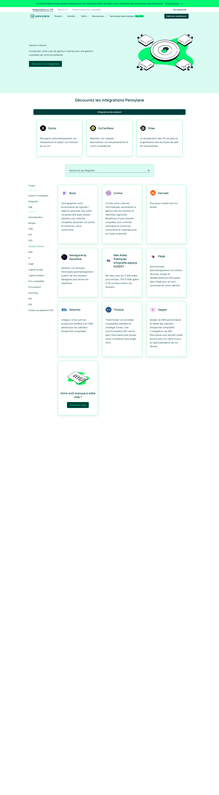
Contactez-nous (78, 405)
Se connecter (180, 9)
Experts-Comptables (38, 195)
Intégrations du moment (109, 112)
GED (30, 240)
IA (29, 258)
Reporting (33, 292)
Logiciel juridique (36, 275)
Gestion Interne (36, 246)
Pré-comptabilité (36, 281)
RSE (30, 304)
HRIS (30, 252)
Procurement (34, 287)
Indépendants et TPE (42, 9)
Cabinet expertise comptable (86, 9)
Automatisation (35, 217)
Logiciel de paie (35, 269)
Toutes (31, 185)
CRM (30, 228)
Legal (30, 263)
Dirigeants (33, 201)
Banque (31, 223)
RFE (30, 298)
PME (30, 207)
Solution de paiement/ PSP (40, 310)
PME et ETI (62, 9)
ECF (30, 234)
